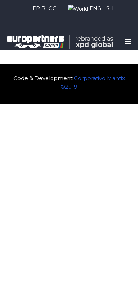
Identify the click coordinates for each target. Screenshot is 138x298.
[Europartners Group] (60, 41)
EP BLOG (45, 8)
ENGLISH (101, 8)
